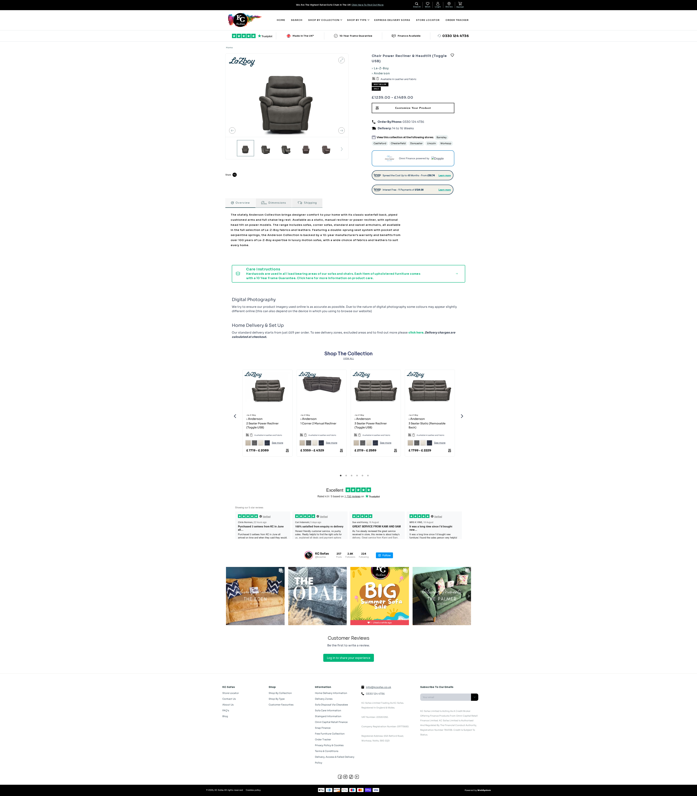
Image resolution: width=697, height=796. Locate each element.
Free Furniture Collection (330, 733)
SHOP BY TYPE (357, 20)
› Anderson (381, 73)
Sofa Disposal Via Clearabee (331, 704)
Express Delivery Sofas (392, 20)
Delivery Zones (324, 698)
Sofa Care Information (328, 710)
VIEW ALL (348, 358)
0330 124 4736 (413, 122)
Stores (449, 6)
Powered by (478, 790)
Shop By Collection (280, 693)
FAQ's (225, 710)
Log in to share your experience (348, 658)
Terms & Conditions (326, 751)
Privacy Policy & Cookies (329, 745)
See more (277, 442)
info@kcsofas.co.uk (378, 687)
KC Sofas (219, 790)
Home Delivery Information (331, 693)
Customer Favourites (281, 704)
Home (281, 20)
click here (415, 332)
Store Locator (428, 20)
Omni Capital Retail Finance (331, 722)
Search (296, 20)
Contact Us (229, 698)
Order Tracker (457, 20)
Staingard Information (328, 716)
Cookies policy (253, 790)
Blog (225, 716)
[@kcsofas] (308, 555)
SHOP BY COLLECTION (323, 20)
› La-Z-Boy (380, 68)
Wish (427, 6)
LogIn (438, 6)
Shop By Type (277, 698)
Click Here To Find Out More (368, 4)
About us (228, 704)
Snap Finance (323, 727)
